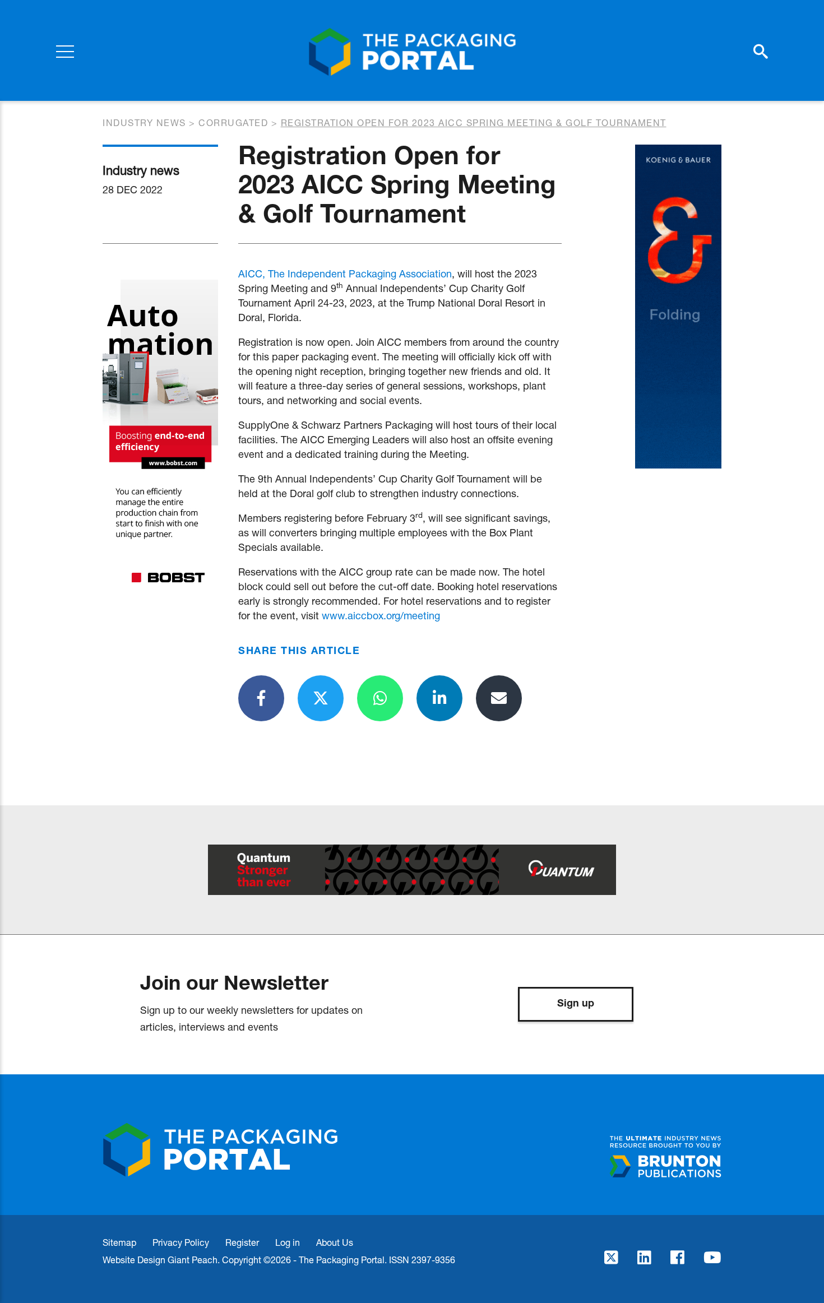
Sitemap (119, 1242)
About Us (334, 1242)
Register (242, 1242)
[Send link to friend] (499, 698)
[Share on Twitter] (321, 698)
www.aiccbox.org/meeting (381, 615)
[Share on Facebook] (261, 698)
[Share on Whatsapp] (380, 698)
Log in (287, 1242)
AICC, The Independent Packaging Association (345, 273)
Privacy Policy (180, 1242)
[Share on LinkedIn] (439, 698)
